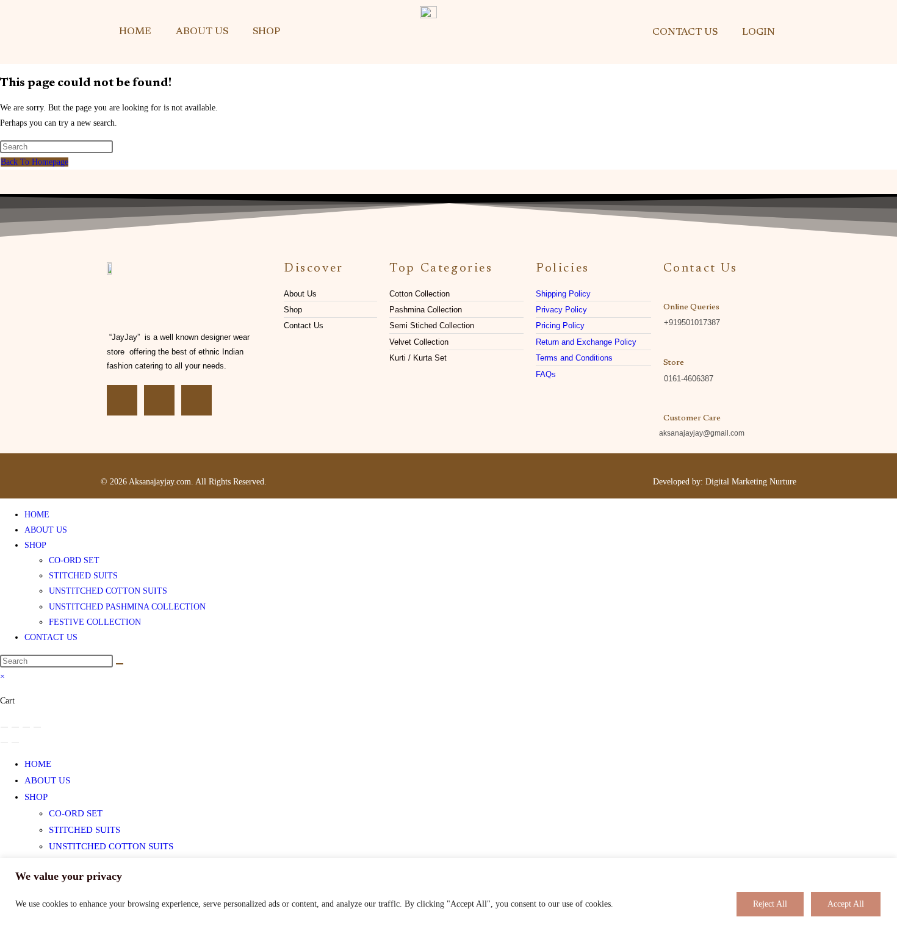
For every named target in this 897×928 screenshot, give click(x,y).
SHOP (266, 32)
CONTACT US (685, 32)
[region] (448, 893)
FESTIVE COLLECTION (95, 622)
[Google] (196, 400)
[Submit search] (119, 664)
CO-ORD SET (74, 560)
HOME (135, 32)
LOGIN (758, 32)
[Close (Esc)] (37, 727)
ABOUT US (202, 32)
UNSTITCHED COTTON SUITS (108, 590)
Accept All (845, 903)
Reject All (770, 903)
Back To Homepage (34, 162)
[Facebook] (122, 400)
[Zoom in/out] (4, 727)
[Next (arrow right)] (15, 742)
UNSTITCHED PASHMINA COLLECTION (127, 606)
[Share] (26, 727)
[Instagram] (159, 400)
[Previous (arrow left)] (4, 742)
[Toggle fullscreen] (15, 727)
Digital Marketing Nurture (750, 481)
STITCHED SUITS (83, 575)
